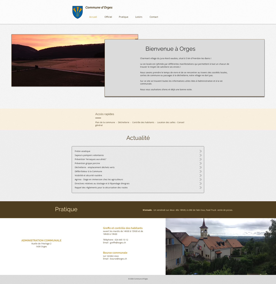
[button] (108, 17)
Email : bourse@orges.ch (115, 258)
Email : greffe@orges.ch (114, 242)
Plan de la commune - (106, 122)
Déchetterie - (125, 122)
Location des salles (166, 122)
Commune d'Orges (99, 7)
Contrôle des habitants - (144, 122)
